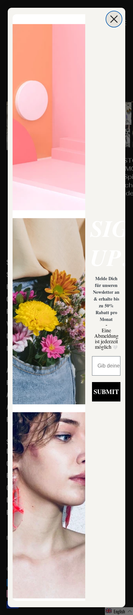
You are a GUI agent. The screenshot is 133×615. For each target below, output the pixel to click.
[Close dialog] (114, 19)
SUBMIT (106, 391)
